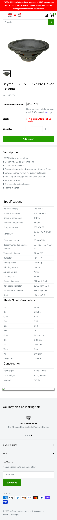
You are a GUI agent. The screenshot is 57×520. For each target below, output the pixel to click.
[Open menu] (4, 15)
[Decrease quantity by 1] (28, 129)
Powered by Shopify (11, 514)
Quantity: (7, 129)
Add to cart (28, 139)
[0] (52, 15)
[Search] (51, 22)
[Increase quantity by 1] (45, 129)
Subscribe (12, 482)
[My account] (46, 15)
